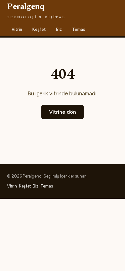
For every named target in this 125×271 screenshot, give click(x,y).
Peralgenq (36, 10)
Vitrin (17, 29)
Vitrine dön (62, 112)
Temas (78, 29)
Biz (59, 29)
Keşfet (39, 29)
